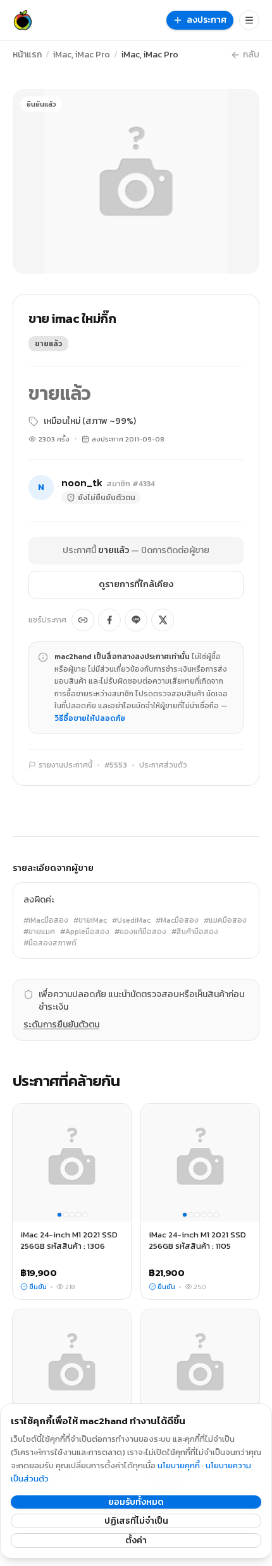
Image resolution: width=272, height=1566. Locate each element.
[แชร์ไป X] (162, 620)
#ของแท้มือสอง (140, 931)
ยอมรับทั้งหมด (136, 1502)
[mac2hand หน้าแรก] (23, 20)
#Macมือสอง (177, 920)
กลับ (251, 55)
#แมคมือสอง (225, 920)
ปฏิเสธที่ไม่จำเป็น (136, 1521)
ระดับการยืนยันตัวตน (61, 1025)
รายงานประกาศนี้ (65, 765)
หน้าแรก (27, 55)
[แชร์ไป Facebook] (109, 620)
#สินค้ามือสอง (194, 931)
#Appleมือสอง (84, 931)
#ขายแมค (39, 931)
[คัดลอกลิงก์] (82, 620)
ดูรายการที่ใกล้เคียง (136, 584)
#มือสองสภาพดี (50, 943)
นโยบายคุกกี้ (179, 1465)
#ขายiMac (90, 920)
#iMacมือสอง (45, 920)
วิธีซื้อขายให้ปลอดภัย (89, 718)
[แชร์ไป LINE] (136, 620)
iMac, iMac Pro (81, 55)
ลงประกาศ (207, 19)
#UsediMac (131, 920)
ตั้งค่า (136, 1540)
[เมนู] (249, 20)
